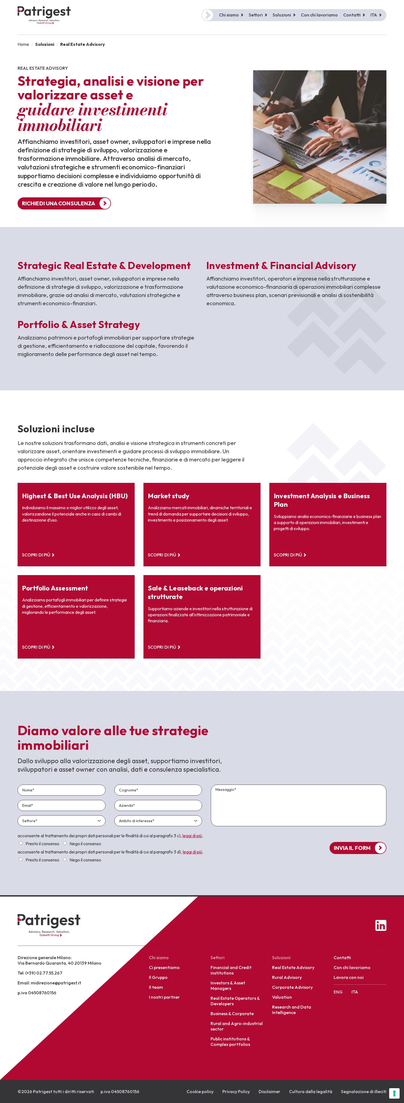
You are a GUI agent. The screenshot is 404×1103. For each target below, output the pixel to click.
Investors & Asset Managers (228, 985)
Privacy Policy (236, 1091)
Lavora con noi (349, 977)
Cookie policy (200, 1091)
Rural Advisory (287, 977)
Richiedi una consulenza (58, 203)
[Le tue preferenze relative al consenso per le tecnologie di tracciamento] (394, 1093)
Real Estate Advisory (293, 967)
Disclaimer (269, 1091)
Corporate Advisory (292, 987)
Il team (156, 987)
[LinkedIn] (380, 925)
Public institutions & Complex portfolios (230, 1041)
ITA (373, 15)
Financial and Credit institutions (231, 970)
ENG (338, 992)
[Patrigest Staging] (44, 15)
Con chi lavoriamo (319, 15)
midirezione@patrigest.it (56, 983)
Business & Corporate (232, 1013)
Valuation (282, 997)
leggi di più (192, 835)
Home (23, 44)
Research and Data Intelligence (291, 1009)
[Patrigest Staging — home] (49, 925)
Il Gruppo (158, 977)
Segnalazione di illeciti (363, 1091)
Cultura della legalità (310, 1091)
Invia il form (352, 847)
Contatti (342, 957)
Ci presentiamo (164, 967)
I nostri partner (164, 997)
